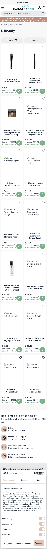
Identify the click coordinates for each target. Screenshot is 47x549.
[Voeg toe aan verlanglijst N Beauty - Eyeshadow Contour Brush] (43, 47)
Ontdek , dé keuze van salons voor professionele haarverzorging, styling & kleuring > (23, 19)
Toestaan (39, 543)
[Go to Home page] (23, 7)
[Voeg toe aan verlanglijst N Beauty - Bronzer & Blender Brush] (43, 254)
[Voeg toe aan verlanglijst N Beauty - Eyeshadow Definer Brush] (43, 202)
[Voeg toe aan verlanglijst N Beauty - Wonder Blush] (20, 357)
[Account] (39, 7)
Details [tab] (24, 480)
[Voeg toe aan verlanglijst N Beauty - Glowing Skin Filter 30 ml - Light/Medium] (43, 99)
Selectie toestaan (23, 543)
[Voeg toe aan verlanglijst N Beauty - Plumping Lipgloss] (20, 151)
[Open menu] (2, 7)
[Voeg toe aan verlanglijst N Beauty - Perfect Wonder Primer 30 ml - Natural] (20, 254)
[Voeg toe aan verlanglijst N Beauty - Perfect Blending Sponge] (20, 202)
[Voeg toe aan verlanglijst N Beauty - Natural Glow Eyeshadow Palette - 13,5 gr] (20, 99)
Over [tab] (38, 480)
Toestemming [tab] (8, 480)
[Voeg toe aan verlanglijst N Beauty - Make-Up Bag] (43, 357)
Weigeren (8, 543)
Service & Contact (23, 2)
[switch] (42, 524)
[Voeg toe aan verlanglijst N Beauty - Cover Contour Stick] (43, 151)
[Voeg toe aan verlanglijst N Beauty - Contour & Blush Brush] (43, 306)
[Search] (43, 13)
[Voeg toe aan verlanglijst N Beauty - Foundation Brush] (20, 47)
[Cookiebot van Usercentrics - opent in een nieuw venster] (33, 473)
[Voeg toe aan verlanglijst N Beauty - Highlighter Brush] (20, 306)
